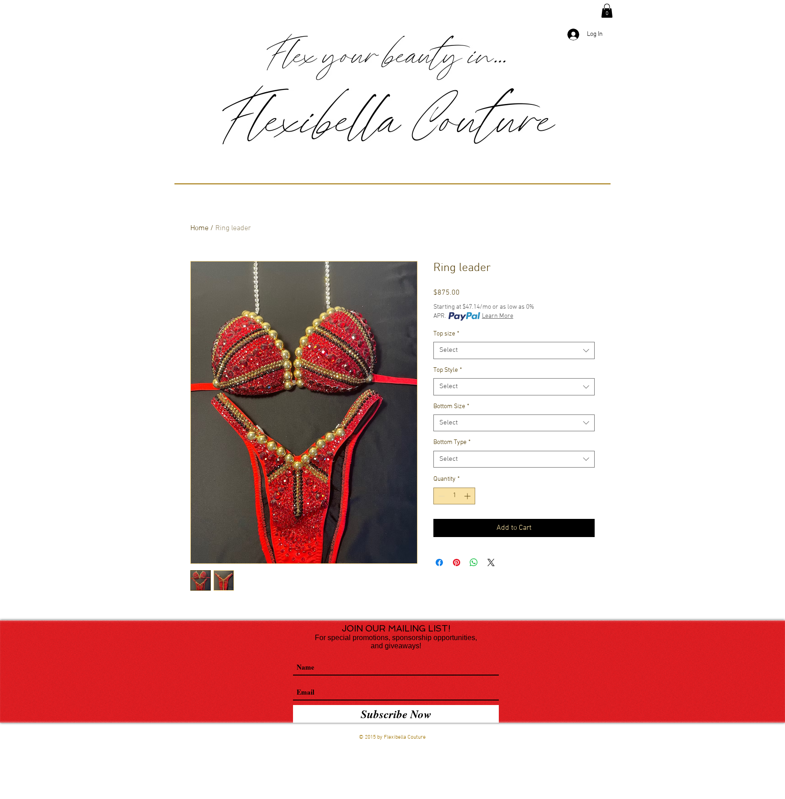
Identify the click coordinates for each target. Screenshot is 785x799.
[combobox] (514, 350)
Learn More (497, 316)
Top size (446, 334)
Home (199, 228)
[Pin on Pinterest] (456, 562)
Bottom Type (452, 442)
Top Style (447, 370)
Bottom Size (451, 406)
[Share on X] (491, 562)
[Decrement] (440, 496)
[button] (607, 11)
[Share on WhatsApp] (473, 562)
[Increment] (468, 496)
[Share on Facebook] (439, 562)
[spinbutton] (454, 496)
